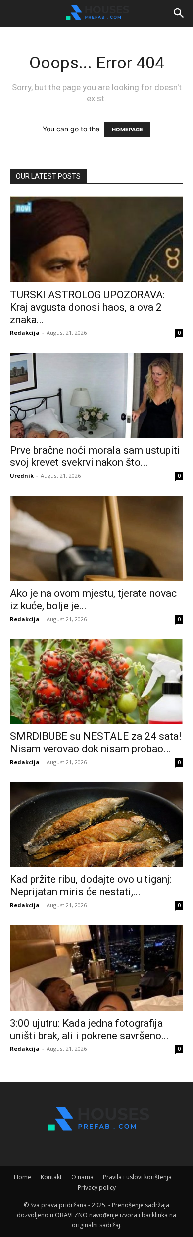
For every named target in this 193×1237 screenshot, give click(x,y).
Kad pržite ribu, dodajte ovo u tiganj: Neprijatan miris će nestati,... (91, 885)
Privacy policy (97, 1187)
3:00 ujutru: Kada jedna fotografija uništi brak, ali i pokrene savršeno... (89, 1029)
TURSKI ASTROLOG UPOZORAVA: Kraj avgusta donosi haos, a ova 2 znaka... (87, 307)
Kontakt (51, 1177)
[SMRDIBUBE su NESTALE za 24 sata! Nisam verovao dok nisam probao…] (96, 681)
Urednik (22, 475)
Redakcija (25, 332)
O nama (82, 1177)
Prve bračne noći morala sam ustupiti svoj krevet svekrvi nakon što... (95, 456)
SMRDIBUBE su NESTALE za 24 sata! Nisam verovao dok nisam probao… (95, 742)
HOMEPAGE (127, 129)
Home (22, 1177)
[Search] (179, 13)
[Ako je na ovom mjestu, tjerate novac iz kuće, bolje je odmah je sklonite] (96, 538)
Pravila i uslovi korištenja (137, 1177)
